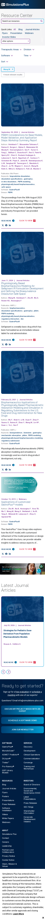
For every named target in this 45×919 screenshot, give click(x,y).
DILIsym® (6, 758)
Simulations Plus (9, 834)
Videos (5, 814)
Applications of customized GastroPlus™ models (15, 503)
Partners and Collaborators (8, 851)
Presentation (16, 33)
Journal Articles (32, 29)
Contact (5, 838)
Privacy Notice (8, 856)
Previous (3, 672)
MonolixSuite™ (8, 751)
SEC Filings (28, 807)
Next (8, 672)
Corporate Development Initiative (29, 819)
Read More (6, 221)
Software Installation (7, 809)
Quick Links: (6, 29)
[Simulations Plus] (15, 4)
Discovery (28, 747)
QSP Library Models (7, 771)
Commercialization (32, 758)
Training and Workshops (29, 767)
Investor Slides (9, 37)
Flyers (5, 33)
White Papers (8, 818)
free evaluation (22, 692)
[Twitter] (2, 225)
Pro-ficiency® (8, 766)
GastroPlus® (7, 747)
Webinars (29, 33)
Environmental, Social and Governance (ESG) (32, 790)
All (15, 29)
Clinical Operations (32, 754)
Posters (5, 796)
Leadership (7, 846)
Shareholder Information (29, 812)
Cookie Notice (8, 860)
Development (29, 751)
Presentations (8, 800)
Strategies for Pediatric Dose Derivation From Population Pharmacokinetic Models (17, 633)
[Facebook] (6, 225)
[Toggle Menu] (41, 4)
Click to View (25, 220)
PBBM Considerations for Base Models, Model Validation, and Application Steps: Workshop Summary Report (22, 137)
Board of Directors (32, 784)
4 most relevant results (12, 75)
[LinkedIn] (9, 225)
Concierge (28, 762)
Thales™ (5, 762)
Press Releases (8, 804)
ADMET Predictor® (10, 754)
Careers (5, 842)
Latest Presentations (30, 798)
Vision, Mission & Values (9, 865)
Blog (20, 29)
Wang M (6, 69)
